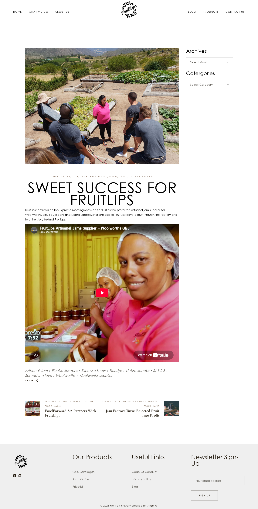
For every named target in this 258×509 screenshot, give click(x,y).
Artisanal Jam (36, 371)
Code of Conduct (144, 471)
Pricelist (78, 486)
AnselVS (153, 505)
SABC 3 (159, 371)
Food (113, 176)
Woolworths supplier (95, 375)
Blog (135, 486)
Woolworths (65, 375)
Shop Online (81, 479)
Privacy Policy (141, 479)
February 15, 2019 (66, 176)
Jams (123, 176)
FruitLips (115, 371)
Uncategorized (140, 176)
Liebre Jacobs (137, 371)
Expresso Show (93, 371)
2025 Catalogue (84, 471)
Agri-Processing (94, 176)
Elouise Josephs (65, 371)
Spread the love (38, 375)
